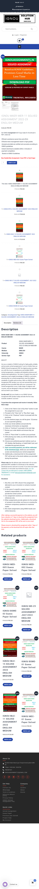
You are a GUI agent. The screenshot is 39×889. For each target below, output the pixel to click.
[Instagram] (22, 777)
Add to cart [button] (7, 579)
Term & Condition (9, 792)
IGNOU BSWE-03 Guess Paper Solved (21, 306)
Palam (17, 2)
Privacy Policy (8, 798)
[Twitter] (9, 777)
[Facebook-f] (4, 777)
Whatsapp (6, 790)
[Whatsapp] (27, 777)
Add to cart (12, 163)
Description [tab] (7, 323)
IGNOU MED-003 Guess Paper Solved (21, 259)
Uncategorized (12, 315)
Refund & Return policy (9, 795)
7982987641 (20, 6)
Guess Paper (7, 813)
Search (31, 29)
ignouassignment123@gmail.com (21, 9)
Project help (7, 818)
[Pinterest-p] (18, 777)
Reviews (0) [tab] (17, 323)
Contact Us (7, 787)
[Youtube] (13, 777)
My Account (7, 820)
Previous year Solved (10, 815)
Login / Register (20, 35)
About (22, 790)
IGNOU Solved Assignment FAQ (9, 800)
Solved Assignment (10, 811)
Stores (22, 792)
